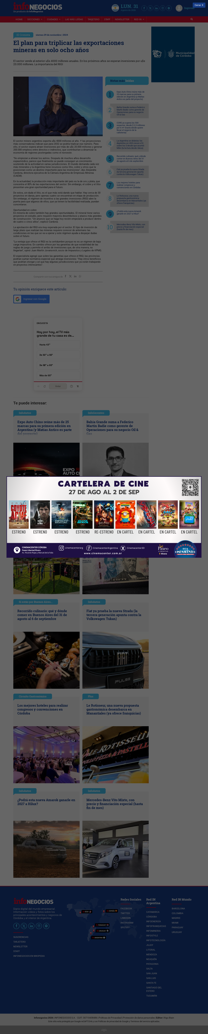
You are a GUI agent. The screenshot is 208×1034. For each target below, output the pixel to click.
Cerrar (198, 5)
